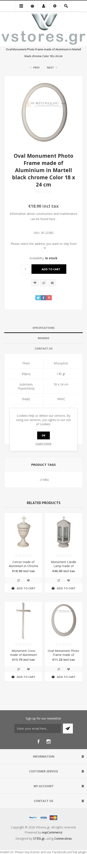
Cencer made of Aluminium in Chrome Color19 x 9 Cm (23, 566)
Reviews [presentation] (43, 338)
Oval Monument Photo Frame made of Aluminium (63, 655)
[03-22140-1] (23, 532)
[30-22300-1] (64, 621)
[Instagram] (48, 741)
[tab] (43, 328)
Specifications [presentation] (44, 328)
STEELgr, (39, 838)
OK (43, 435)
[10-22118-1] (64, 532)
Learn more (43, 443)
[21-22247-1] (23, 621)
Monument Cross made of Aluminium (23, 653)
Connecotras (63, 838)
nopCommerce (52, 832)
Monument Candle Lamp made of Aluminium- (63, 566)
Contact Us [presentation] (44, 348)
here (52, 219)
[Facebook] (38, 741)
